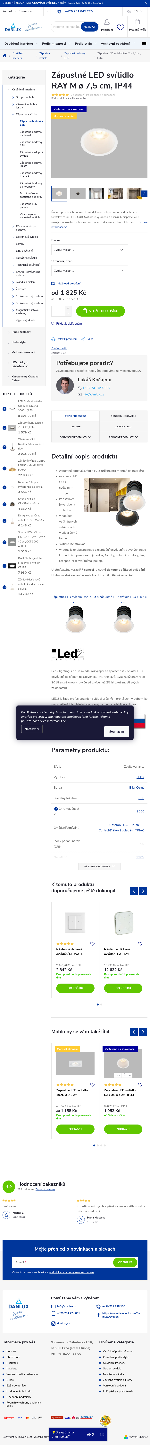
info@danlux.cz (93, 394)
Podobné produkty (121, 437)
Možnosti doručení (68, 283)
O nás (10, 1380)
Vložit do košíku (103, 311)
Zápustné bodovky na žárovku (31, 133)
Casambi (115, 825)
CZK (136, 11)
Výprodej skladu (26, 320)
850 (141, 798)
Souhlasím (116, 731)
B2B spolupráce (16, 1385)
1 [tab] (98, 1004)
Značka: (59, 348)
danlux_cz (63, 1323)
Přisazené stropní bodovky (26, 228)
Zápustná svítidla (26, 114)
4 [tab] (105, 1145)
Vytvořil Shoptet (138, 1437)
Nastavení (32, 729)
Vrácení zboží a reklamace (22, 1374)
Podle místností (21, 332)
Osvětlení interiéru (23, 89)
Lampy (20, 244)
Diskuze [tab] (75, 426)
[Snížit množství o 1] (68, 313)
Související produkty (73, 437)
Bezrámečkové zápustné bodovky (31, 195)
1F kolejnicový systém (29, 296)
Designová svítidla (27, 237)
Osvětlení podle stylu (116, 1357)
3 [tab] (101, 1145)
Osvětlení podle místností (118, 1351)
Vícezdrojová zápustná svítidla (30, 215)
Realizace (12, 1363)
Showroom (25, 11)
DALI (126, 825)
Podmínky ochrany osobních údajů (23, 1404)
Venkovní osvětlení (23, 352)
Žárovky (21, 289)
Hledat (89, 27)
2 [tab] (101, 1004)
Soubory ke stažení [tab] (123, 416)
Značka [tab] (123, 426)
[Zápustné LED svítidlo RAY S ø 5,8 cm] (123, 620)
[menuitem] (21, 44)
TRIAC (139, 830)
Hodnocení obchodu (18, 1391)
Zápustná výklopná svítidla (31, 154)
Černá (140, 787)
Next (143, 891)
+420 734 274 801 (68, 1313)
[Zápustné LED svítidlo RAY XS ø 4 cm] (75, 620)
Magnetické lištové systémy (27, 311)
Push (135, 825)
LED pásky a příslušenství (20, 364)
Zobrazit (75, 1129)
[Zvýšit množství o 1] (68, 308)
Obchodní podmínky (18, 1397)
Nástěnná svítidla (26, 258)
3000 (140, 811)
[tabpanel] (75, 950)
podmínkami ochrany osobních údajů (71, 1272)
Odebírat (125, 1262)
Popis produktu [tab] (75, 416)
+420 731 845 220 (96, 388)
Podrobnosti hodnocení (100, 95)
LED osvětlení (24, 251)
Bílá (132, 787)
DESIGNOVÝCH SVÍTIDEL (41, 3)
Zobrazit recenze (45, 1189)
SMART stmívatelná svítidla (28, 273)
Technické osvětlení (27, 265)
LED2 (140, 777)
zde (63, 721)
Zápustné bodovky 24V (31, 143)
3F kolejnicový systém (29, 303)
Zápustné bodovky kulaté (31, 164)
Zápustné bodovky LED (31, 123)
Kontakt (7, 11)
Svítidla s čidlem (26, 282)
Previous (134, 891)
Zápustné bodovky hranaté (31, 174)
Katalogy (11, 1368)
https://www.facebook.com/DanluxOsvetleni (121, 1315)
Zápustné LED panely (28, 205)
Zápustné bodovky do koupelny (31, 185)
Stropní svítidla (25, 97)
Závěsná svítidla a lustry (26, 105)
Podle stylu (19, 342)
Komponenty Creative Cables (25, 378)
